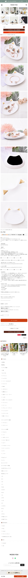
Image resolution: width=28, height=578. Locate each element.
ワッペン (3, 460)
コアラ (2, 497)
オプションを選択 (20, 576)
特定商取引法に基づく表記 (6, 536)
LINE (3, 545)
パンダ (2, 500)
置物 (3, 370)
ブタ (2, 481)
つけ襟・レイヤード (5, 437)
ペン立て (3, 397)
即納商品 (3, 364)
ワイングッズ (4, 383)
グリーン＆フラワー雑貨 (6, 419)
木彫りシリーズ (4, 470)
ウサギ (2, 487)
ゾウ (2, 511)
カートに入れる (14, 320)
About (3, 525)
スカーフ (3, 442)
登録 (22, 564)
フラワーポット (4, 422)
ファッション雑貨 (4, 429)
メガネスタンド (4, 389)
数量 (1, 315)
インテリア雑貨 (4, 367)
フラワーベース (4, 425)
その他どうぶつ (4, 516)
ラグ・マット (4, 405)
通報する (24, 337)
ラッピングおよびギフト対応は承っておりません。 (10, 309)
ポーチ (3, 450)
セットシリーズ (4, 462)
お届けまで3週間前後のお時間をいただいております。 (11, 306)
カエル (2, 492)
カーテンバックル (5, 413)
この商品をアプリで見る (14, 328)
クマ (2, 503)
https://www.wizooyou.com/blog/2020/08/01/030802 (12, 263)
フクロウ (3, 489)
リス (2, 495)
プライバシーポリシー (6, 533)
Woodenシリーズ (4, 473)
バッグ (3, 434)
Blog (3, 528)
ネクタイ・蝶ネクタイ (6, 440)
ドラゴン (3, 513)
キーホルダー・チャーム (6, 445)
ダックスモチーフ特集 (5, 465)
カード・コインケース (6, 448)
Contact (3, 531)
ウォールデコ (4, 378)
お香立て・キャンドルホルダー (7, 399)
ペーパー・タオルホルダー (6, 381)
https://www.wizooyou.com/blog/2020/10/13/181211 (11, 267)
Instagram (4, 543)
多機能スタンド (4, 391)
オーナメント (4, 375)
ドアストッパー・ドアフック (7, 407)
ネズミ (2, 508)
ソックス (3, 453)
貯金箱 (3, 386)
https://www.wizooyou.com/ (6, 297)
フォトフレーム (4, 402)
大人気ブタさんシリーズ (6, 468)
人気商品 (3, 362)
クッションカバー (5, 410)
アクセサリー (4, 432)
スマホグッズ (3, 457)
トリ (2, 484)
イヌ (2, 476)
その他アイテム (4, 519)
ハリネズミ (3, 505)
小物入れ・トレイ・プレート (7, 394)
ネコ (2, 479)
